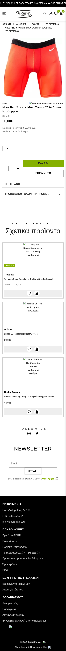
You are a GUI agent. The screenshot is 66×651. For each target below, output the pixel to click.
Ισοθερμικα (52, 24)
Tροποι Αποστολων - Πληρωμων (27, 193)
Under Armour (12, 392)
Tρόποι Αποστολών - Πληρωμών (21, 552)
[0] (56, 14)
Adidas (8, 329)
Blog (5, 570)
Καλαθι (43, 163)
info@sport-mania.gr (13, 521)
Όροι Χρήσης (9, 564)
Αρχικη (6, 24)
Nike (4, 103)
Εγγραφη (33, 471)
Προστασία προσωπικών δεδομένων (23, 558)
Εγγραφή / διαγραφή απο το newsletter (24, 620)
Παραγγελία (9, 609)
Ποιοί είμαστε (9, 541)
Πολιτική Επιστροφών (14, 547)
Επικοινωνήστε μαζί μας (16, 583)
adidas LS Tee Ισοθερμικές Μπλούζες (20, 334)
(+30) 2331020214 (12, 516)
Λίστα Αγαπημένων (13, 615)
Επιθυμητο (43, 173)
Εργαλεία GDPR (11, 535)
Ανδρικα (21, 24)
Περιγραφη (12, 184)
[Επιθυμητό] (29, 293)
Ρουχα (35, 24)
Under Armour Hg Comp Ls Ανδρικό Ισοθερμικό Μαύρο (29, 397)
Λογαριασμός (10, 603)
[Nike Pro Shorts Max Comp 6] (33, 68)
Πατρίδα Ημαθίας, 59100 (16, 510)
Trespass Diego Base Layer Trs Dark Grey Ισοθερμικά (28, 279)
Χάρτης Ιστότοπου (12, 589)
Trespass (9, 274)
